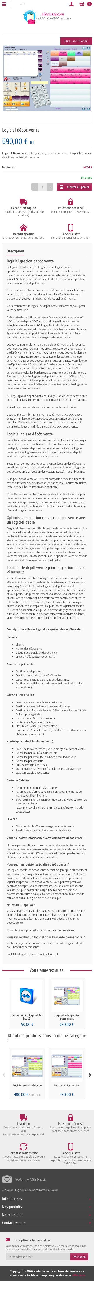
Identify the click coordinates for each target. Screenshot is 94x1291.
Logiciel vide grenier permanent (66, 1016)
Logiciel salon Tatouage (27, 1085)
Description (15, 251)
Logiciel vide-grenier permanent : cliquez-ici (32, 954)
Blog (22, 3)
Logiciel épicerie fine (67, 1085)
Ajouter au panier (78, 187)
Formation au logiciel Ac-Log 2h (27, 1016)
